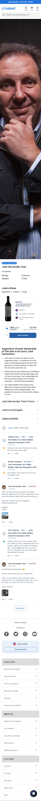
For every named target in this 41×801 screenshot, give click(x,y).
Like (8, 453)
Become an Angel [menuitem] (11, 690)
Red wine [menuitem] (7, 780)
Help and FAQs (20, 622)
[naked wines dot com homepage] (8, 8)
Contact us (20, 627)
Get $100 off (13, 2)
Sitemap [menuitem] (7, 698)
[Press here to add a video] (5, 515)
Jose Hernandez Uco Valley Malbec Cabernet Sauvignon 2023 (20, 439)
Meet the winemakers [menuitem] (12, 721)
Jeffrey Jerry (13, 437)
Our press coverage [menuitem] (12, 735)
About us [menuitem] (8, 714)
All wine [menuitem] (7, 766)
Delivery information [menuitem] (12, 669)
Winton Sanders (15, 462)
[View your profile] (4, 440)
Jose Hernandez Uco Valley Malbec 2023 (24, 305)
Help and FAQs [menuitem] (10, 676)
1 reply (16, 453)
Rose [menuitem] (6, 795)
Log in (10, 428)
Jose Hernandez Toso (17, 486)
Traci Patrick (13, 530)
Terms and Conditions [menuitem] (12, 705)
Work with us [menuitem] (9, 743)
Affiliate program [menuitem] (11, 750)
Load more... (20, 608)
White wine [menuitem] (8, 787)
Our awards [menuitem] (9, 728)
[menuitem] (6, 633)
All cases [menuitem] (7, 773)
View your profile (4, 428)
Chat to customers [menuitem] (11, 683)
